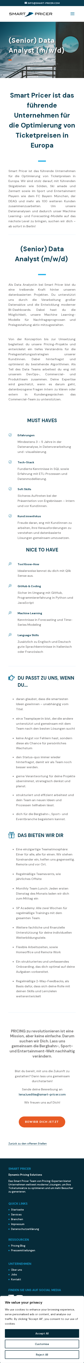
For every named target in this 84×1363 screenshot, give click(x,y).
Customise (42, 1344)
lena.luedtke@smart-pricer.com (42, 1094)
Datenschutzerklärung (25, 1229)
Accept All (42, 1333)
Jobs (14, 1274)
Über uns (16, 1269)
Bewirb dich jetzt (42, 1122)
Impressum (17, 1224)
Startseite (17, 1209)
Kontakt (16, 1279)
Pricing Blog (18, 1245)
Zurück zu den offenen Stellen (27, 1143)
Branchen (17, 1219)
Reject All (42, 1354)
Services (16, 1214)
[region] (42, 1329)
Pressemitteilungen (23, 1250)
